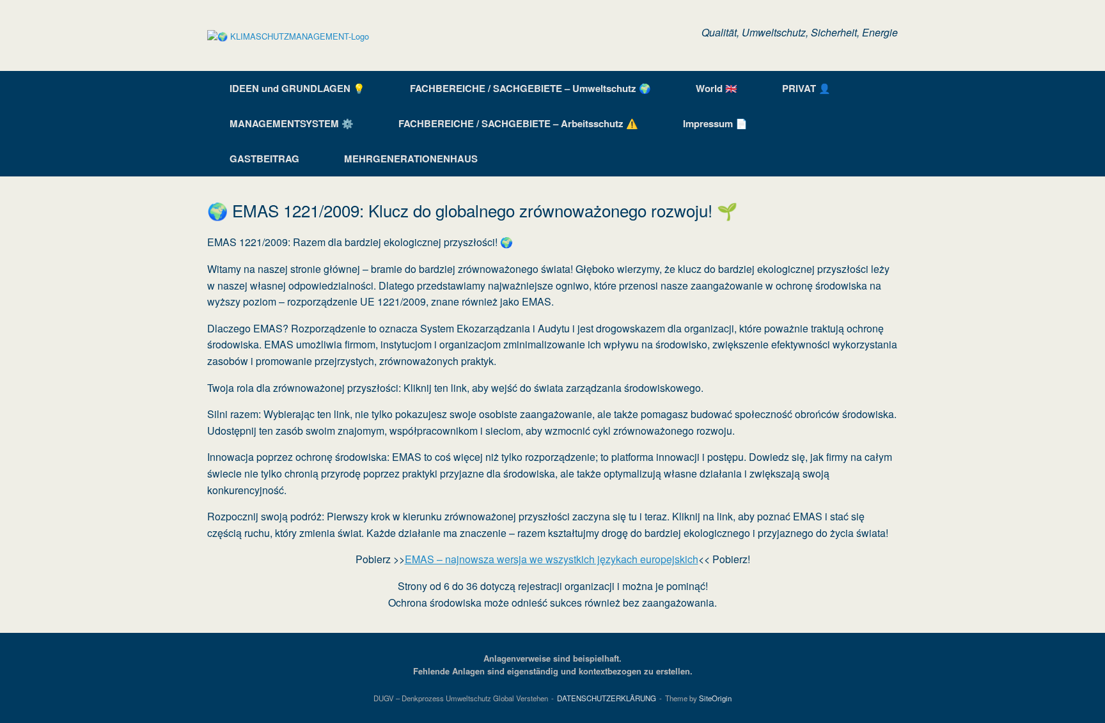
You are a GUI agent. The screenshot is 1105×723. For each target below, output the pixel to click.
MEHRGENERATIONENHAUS (411, 159)
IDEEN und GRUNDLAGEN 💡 (297, 88)
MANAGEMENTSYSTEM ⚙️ (292, 123)
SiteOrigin (715, 698)
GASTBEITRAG (264, 159)
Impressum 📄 (715, 123)
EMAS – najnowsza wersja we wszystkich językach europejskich (551, 559)
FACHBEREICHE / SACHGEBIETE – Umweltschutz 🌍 (530, 88)
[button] (879, 123)
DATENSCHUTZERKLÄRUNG (606, 698)
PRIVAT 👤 (806, 88)
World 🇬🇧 (716, 88)
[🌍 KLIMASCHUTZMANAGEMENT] (288, 35)
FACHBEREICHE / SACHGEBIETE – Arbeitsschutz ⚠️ (518, 123)
